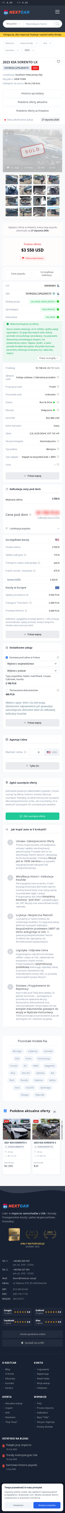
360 (42, 167)
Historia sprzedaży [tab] (32, 93)
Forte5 (13, 1065)
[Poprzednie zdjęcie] (8, 150)
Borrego (17, 1051)
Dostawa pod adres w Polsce (24, 657)
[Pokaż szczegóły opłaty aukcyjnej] (25, 555)
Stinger (25, 1094)
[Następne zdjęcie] (56, 150)
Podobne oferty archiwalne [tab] (32, 110)
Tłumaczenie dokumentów (23, 690)
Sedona (38, 1080)
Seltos (52, 1080)
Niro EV (26, 1073)
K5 (25, 1065)
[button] (12, 179)
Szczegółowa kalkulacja (46, 274)
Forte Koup (44, 1058)
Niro (13, 1073)
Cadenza (32, 1051)
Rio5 (12, 1080)
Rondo (24, 1080)
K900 (35, 1065)
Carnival (48, 1051)
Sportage (45, 1087)
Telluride (39, 1094)
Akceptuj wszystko (47, 1505)
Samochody (26, 43)
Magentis (50, 1065)
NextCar (9, 43)
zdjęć (14, 167)
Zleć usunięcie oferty (34, 816)
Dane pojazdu (18, 273)
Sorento (9, 50)
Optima (40, 1073)
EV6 (17, 1058)
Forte (28, 1058)
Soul (17, 1087)
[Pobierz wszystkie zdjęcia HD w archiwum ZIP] (9, 133)
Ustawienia (18, 1505)
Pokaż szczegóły (47, 358)
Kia (45, 43)
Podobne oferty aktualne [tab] (32, 102)
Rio (52, 1073)
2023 (27, 50)
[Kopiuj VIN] (58, 293)
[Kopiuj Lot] (58, 285)
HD (53, 167)
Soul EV (30, 1087)
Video (29, 167)
